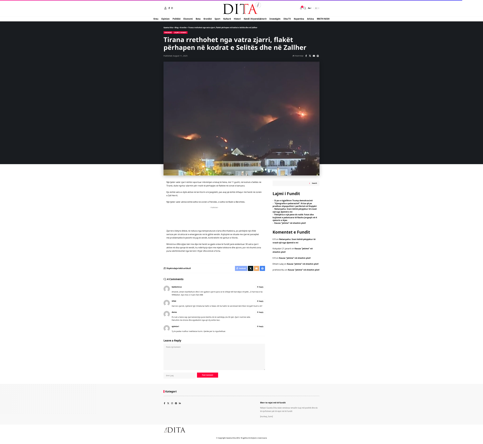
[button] (165, 8)
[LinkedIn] (180, 403)
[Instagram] (171, 8)
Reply (261, 287)
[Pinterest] (176, 403)
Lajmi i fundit (180, 32)
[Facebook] (169, 8)
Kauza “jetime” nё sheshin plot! (290, 223)
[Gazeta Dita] (241, 8)
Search (314, 183)
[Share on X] (310, 56)
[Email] (314, 56)
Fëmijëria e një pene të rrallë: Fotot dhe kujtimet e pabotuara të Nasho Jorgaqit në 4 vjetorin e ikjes (295, 217)
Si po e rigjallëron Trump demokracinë (293, 200)
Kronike (168, 32)
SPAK (174, 301)
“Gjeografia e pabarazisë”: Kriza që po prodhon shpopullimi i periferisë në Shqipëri (295, 205)
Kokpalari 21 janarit (282, 248)
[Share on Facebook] (306, 56)
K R (274, 239)
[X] (168, 403)
